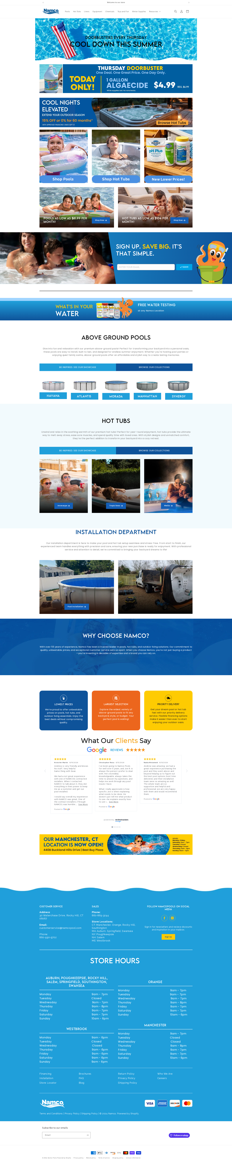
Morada (116, 396)
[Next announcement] (189, 2)
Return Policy (126, 1073)
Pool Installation (75, 607)
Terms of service (104, 1158)
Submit (185, 267)
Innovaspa (62, 506)
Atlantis (84, 396)
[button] (155, 11)
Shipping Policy (127, 1082)
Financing (45, 1073)
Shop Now (99, 220)
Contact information (133, 1158)
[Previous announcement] (43, 2)
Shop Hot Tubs (116, 179)
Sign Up (168, 937)
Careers (162, 1078)
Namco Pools (52, 1158)
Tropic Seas (114, 506)
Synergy (179, 396)
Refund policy (91, 1158)
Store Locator (48, 1082)
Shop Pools (64, 179)
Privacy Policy (126, 1078)
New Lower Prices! (168, 179)
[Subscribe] (87, 1135)
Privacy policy (79, 1158)
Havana (53, 395)
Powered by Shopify (64, 1158)
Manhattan (147, 396)
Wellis (167, 506)
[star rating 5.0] (71, 759)
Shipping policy (118, 1158)
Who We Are (165, 1073)
